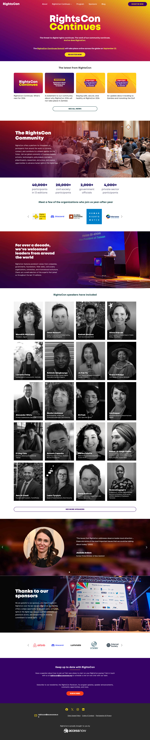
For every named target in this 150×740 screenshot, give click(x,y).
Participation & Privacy (104, 716)
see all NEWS (75, 109)
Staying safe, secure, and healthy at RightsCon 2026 (87, 97)
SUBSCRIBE (75, 693)
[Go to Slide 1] (69, 572)
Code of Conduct (88, 716)
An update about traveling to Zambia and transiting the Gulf (121, 97)
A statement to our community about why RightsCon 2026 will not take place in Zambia (59, 98)
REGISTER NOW (75, 55)
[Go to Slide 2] (71, 572)
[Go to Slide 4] (76, 572)
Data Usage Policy (74, 716)
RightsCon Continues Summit (50, 48)
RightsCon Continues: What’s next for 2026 (27, 97)
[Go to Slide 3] (73, 572)
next (121, 216)
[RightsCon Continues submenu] (71, 4)
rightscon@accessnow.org (61, 675)
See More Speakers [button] (75, 509)
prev (28, 216)
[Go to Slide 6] (80, 572)
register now (137, 4)
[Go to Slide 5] (78, 572)
